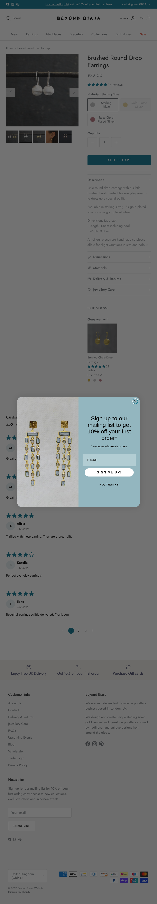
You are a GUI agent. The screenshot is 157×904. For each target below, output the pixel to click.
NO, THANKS (109, 484)
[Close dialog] (135, 401)
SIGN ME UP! (109, 472)
